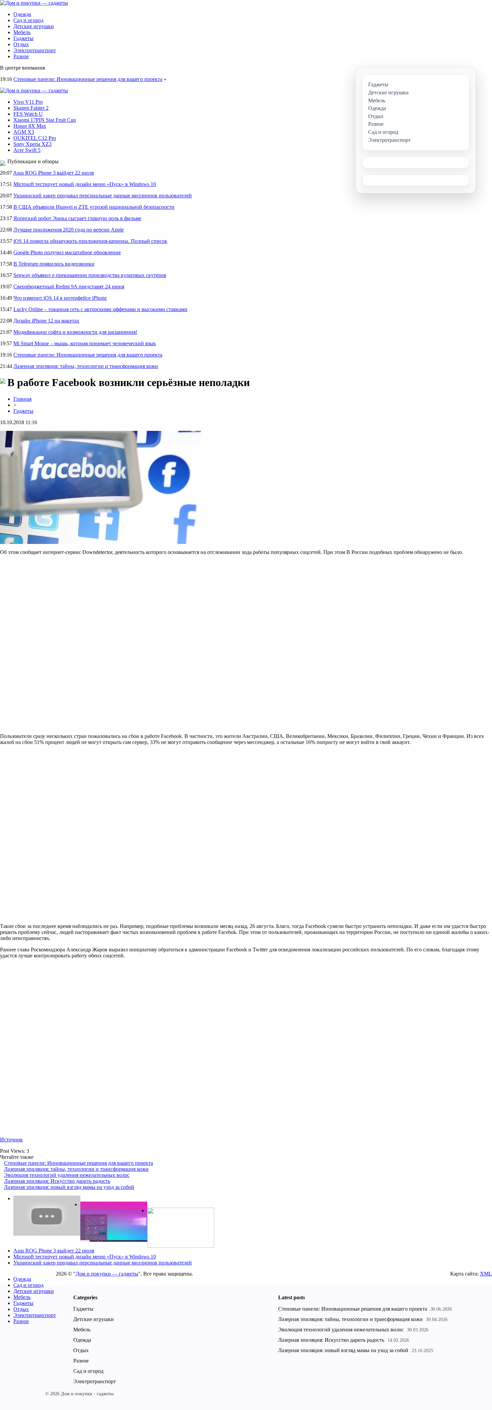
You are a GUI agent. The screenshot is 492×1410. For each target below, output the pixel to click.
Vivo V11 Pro (28, 102)
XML (486, 1274)
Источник (11, 1139)
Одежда (22, 14)
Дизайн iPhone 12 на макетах (46, 320)
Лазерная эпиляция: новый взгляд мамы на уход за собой (69, 1187)
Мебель (21, 32)
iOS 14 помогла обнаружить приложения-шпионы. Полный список (90, 241)
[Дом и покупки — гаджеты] (34, 3)
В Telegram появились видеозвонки (53, 264)
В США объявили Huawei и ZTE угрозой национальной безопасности (93, 207)
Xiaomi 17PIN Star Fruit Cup (44, 120)
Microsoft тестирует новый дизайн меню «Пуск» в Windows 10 (84, 184)
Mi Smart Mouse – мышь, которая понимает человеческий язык (84, 343)
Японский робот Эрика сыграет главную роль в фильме (77, 218)
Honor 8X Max (29, 126)
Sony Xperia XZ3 (32, 144)
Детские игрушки (33, 26)
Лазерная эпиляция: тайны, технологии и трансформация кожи (85, 366)
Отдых (21, 44)
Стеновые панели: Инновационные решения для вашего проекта (87, 79)
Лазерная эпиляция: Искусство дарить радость (57, 1181)
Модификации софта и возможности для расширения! (75, 332)
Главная (22, 399)
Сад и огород (28, 20)
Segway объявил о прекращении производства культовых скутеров (89, 275)
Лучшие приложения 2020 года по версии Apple (68, 229)
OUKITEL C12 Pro (34, 138)
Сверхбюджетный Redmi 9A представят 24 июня (68, 286)
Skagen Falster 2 (31, 108)
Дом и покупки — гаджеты (107, 1274)
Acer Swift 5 (26, 150)
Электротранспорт (34, 50)
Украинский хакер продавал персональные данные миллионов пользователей (102, 195)
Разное (21, 56)
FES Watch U (28, 114)
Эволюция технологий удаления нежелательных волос (67, 1175)
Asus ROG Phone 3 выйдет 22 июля (53, 173)
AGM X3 (23, 132)
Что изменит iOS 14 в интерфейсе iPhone (60, 298)
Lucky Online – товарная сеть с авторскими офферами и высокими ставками (100, 309)
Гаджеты (23, 38)
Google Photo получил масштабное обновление (67, 252)
